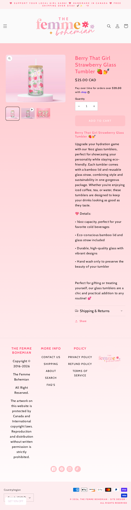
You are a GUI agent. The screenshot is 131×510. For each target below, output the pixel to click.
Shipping (51, 364)
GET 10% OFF (15, 501)
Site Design (117, 499)
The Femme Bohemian (94, 499)
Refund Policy (80, 364)
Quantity (80, 98)
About (51, 371)
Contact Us (51, 357)
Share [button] (83, 321)
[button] (5, 26)
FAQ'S (51, 384)
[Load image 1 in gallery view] (12, 113)
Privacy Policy (80, 357)
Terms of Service (80, 373)
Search (51, 377)
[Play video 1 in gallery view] (28, 113)
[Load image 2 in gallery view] (43, 113)
